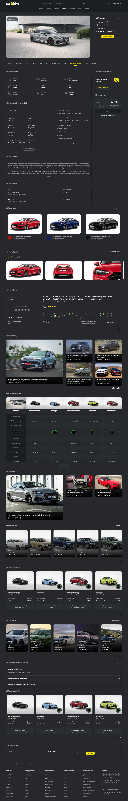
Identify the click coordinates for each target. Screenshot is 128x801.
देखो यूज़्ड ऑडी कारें (107, 36)
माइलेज (86, 63)
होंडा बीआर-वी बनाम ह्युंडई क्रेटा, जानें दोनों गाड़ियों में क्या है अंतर (108, 380)
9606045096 (109, 787)
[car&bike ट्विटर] (107, 774)
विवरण (9, 63)
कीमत (47, 63)
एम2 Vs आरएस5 (49, 607)
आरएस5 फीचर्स (73, 144)
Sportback (16, 94)
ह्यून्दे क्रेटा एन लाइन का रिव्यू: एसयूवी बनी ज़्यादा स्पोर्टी (78, 356)
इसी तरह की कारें (56, 63)
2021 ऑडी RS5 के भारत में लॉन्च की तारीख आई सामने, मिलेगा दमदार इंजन (30, 515)
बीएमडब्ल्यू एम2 (54, 411)
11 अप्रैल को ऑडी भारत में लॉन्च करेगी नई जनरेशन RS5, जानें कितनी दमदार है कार (108, 491)
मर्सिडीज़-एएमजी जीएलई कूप (73, 411)
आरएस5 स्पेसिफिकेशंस (28, 148)
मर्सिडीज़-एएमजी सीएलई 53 (35, 411)
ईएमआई (94, 63)
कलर (41, 63)
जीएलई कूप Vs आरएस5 (78, 607)
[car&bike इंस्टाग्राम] (110, 774)
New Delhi (116, 3)
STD (42, 94)
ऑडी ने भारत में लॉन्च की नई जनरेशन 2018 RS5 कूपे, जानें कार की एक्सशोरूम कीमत (78, 491)
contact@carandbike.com (112, 789)
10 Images (112, 22)
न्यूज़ (65, 63)
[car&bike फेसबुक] (113, 774)
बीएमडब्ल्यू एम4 (92, 411)
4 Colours (101, 25)
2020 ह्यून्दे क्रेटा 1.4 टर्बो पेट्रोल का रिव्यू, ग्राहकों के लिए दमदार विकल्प (108, 356)
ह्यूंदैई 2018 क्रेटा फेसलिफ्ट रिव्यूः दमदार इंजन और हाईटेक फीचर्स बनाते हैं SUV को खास (79, 380)
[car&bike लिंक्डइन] (116, 774)
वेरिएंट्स (27, 63)
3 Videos (111, 25)
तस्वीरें (34, 63)
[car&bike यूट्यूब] (104, 774)
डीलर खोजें (90, 753)
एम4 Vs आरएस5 (108, 607)
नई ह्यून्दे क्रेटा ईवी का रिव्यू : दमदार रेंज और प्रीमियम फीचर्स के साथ (27, 380)
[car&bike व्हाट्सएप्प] (119, 774)
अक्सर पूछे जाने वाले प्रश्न (75, 63)
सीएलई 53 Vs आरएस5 (20, 607)
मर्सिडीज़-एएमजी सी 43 (112, 411)
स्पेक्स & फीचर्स (18, 63)
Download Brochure (103, 87)
